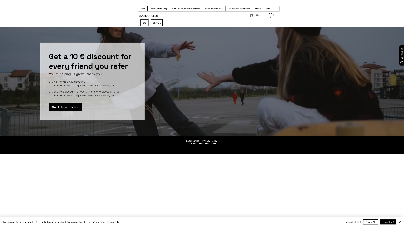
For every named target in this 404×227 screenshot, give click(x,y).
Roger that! (388, 222)
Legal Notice (192, 141)
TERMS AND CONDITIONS (202, 143)
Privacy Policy (209, 141)
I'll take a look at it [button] (352, 222)
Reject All (370, 222)
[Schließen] (400, 221)
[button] (271, 15)
